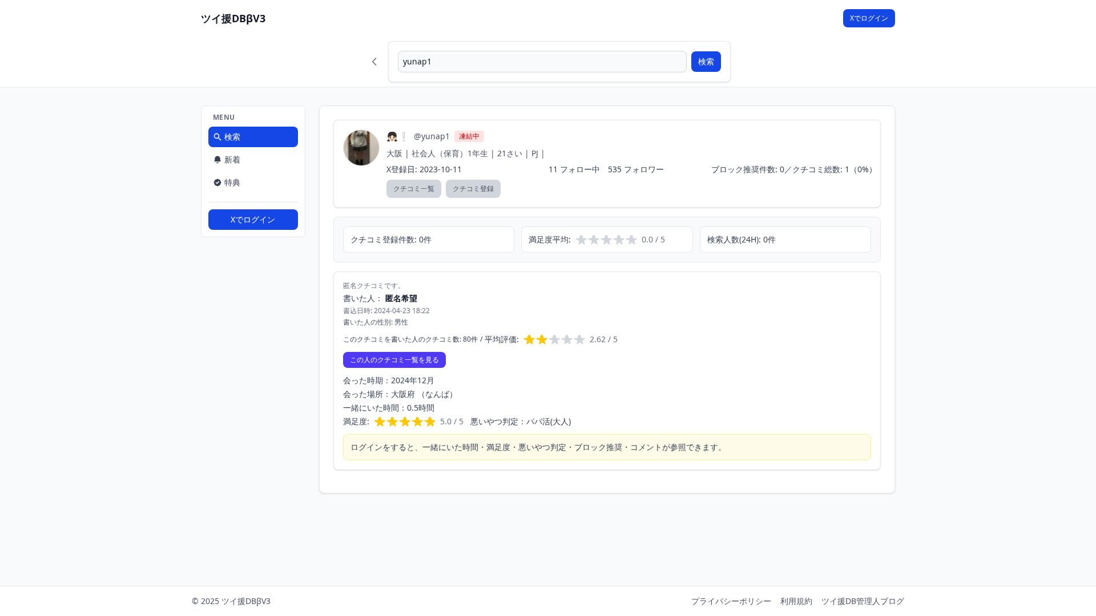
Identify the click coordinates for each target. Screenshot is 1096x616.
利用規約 (796, 600)
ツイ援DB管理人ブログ (862, 600)
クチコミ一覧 (413, 188)
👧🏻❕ (397, 136)
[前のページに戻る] (374, 61)
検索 (706, 61)
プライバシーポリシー (731, 600)
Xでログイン (869, 18)
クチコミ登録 (473, 188)
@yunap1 (432, 136)
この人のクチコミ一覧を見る (394, 359)
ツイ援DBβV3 (233, 18)
